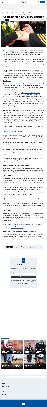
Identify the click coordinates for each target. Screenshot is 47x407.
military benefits (17, 85)
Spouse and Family (18, 10)
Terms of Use (23, 281)
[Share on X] (36, 20)
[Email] (38, 20)
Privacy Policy (30, 281)
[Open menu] (2, 2)
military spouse (35, 70)
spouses (12, 50)
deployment (26, 191)
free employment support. (17, 227)
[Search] (38, 2)
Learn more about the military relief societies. (18, 207)
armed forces (30, 213)
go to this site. (12, 101)
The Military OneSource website (20, 224)
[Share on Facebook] (34, 20)
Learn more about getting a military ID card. (13, 131)
